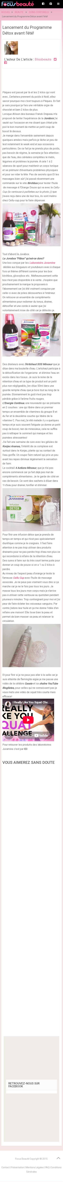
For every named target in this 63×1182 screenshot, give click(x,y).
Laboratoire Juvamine (42, 262)
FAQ (47, 1167)
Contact (5, 1167)
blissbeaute (43, 59)
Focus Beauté (22, 1159)
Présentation (17, 1167)
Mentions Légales (35, 1167)
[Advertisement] (31, 901)
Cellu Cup (19, 577)
